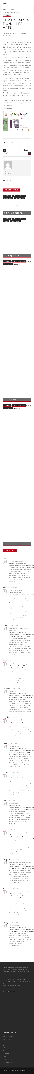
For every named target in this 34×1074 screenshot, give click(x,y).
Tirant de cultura (19, 198)
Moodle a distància (8, 1039)
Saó (4, 1048)
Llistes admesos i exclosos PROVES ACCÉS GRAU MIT (19, 1016)
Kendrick (6, 660)
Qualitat (5, 1045)
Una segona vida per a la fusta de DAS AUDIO (19, 1024)
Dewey (5, 923)
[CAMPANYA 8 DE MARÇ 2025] (17, 205)
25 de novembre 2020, (12, 400)
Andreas (6, 888)
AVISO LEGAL (26, 1070)
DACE (15, 195)
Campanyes (11, 9)
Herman (6, 772)
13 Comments (22, 33)
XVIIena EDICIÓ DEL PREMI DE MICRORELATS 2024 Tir (20, 999)
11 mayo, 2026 (15, 1010)
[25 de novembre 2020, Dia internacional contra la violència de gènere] (17, 331)
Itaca (4, 1042)
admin (15, 33)
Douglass (6, 860)
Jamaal (5, 626)
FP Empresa (6, 1054)
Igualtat (6, 221)
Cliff (4, 801)
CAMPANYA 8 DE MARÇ (13, 213)
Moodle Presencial (8, 1036)
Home (4, 9)
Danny (5, 744)
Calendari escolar (7, 1062)
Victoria (5, 559)
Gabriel (5, 829)
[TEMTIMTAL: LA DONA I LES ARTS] (8, 165)
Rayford (6, 587)
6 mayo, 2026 (15, 1027)
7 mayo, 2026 (15, 1019)
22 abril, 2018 (7, 33)
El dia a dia (22, 195)
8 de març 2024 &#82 (12, 256)
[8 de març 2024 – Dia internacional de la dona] (17, 238)
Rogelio (6, 717)
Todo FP (5, 1056)
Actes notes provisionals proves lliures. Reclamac (19, 1007)
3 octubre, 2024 (15, 1003)
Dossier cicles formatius (9, 1051)
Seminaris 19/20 (7, 1059)
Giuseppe (6, 689)
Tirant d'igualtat (8, 198)
